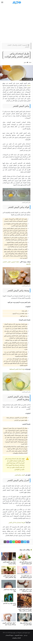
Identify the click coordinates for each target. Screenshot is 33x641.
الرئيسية (25, 45)
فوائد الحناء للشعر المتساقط (17, 369)
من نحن (25, 635)
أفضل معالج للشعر (20, 475)
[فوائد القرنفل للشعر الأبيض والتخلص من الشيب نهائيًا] (24, 601)
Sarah (30, 62)
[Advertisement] (16, 23)
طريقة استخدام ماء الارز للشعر (17, 522)
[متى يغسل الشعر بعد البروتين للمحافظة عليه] (24, 570)
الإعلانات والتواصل (16, 638)
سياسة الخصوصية (19, 635)
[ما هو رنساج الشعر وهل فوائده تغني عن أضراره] (24, 617)
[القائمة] (2, 2)
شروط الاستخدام (9, 635)
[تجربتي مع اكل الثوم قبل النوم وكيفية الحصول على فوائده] (24, 556)
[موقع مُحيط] (16, 2)
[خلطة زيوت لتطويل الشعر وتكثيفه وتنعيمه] (8, 556)
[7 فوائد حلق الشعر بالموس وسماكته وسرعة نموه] (8, 617)
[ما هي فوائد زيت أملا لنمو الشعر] (8, 598)
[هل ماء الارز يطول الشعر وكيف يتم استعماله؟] (24, 584)
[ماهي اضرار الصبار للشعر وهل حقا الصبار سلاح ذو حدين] (8, 570)
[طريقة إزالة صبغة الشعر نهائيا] (8, 584)
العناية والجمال (16, 45)
